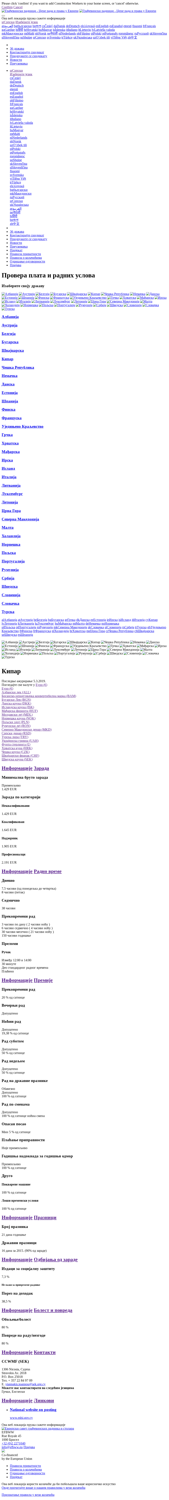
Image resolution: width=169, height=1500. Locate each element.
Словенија (11, 595)
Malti (29, 33)
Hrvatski (31, 29)
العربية (7, 26)
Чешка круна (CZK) (15, 752)
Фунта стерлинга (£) (16, 744)
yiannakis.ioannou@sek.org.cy (25, 1384)
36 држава (17, 48)
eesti (127, 26)
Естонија (10, 392)
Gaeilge (8, 29)
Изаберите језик (26, 22)
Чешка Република (18, 367)
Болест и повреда (53, 1310)
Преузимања (19, 63)
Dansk (59, 26)
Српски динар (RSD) (16, 733)
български (23, 26)
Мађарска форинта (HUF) (20, 711)
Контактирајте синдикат (27, 52)
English (102, 26)
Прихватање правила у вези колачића (28, 1494)
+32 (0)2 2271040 (13, 1443)
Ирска (7, 460)
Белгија (9, 333)
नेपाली (52, 33)
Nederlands (67, 33)
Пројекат (16, 250)
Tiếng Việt (119, 37)
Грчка (7, 435)
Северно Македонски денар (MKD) (27, 729)
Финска (8, 409)
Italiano (71, 29)
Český (47, 26)
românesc (126, 33)
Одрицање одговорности (27, 261)
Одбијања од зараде (56, 1259)
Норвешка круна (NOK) (18, 718)
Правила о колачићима (26, 257)
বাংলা (37, 26)
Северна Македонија (20, 519)
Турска (8, 612)
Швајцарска (13, 350)
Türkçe (67, 37)
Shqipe (26, 37)
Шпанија (10, 401)
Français (149, 26)
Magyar (45, 29)
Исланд (8, 468)
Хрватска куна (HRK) (17, 748)
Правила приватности (25, 254)
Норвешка (11, 544)
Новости (16, 59)
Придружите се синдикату (28, 56)
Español (116, 26)
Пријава (15, 265)
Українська (82, 37)
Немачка (10, 375)
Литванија (11, 485)
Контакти (45, 1352)
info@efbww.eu (12, 1447)
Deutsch (73, 26)
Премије (43, 980)
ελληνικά (88, 26)
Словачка (10, 603)
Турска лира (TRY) (15, 737)
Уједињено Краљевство (22, 426)
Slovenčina (158, 33)
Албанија (10, 316)
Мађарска (11, 451)
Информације (17, 768)
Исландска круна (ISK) (18, 707)
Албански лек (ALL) (16, 692)
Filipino (83, 33)
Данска (8, 384)
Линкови (44, 1400)
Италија (9, 477)
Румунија (10, 569)
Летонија (10, 502)
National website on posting (33, 1409)
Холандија (11, 536)
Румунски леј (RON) (16, 726)
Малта (8, 527)
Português (110, 33)
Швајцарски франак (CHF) (20, 755)
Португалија (13, 561)
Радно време (48, 871)
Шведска (10, 586)
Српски (8, 22)
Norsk (40, 33)
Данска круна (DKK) (16, 703)
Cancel (17, 7)
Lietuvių (84, 29)
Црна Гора (11, 510)
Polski (96, 33)
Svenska (54, 37)
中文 (132, 37)
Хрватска (10, 443)
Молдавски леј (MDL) (17, 714)
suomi (137, 26)
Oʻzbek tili (101, 37)
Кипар (7, 359)
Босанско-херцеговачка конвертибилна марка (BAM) (39, 696)
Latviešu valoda (103, 29)
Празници (45, 1217)
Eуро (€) (41, 685)
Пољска (9, 553)
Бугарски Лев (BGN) (16, 699)
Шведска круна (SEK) (17, 759)
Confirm (7, 7)
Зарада (41, 768)
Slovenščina (10, 37)
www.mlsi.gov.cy (21, 1417)
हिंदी (19, 29)
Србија (8, 578)
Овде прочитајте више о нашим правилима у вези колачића (43, 1487)
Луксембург (12, 494)
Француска (12, 418)
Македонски (12, 33)
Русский (141, 33)
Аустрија (10, 325)
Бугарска (10, 342)
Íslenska (59, 29)
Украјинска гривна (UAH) (20, 740)
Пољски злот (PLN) (15, 722)
